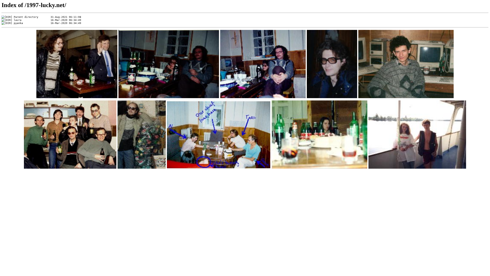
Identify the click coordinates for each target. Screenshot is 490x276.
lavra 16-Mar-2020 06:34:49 (47, 20)
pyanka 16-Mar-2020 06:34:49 (47, 23)
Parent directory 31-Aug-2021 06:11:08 (47, 17)
